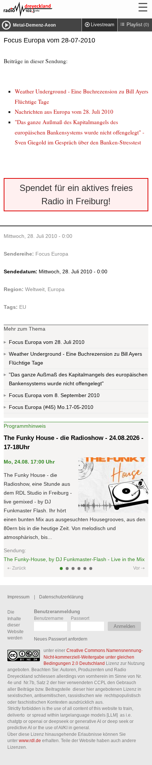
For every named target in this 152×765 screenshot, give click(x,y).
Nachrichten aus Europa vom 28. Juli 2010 (64, 111)
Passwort (80, 618)
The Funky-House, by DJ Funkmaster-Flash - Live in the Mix (74, 559)
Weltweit (35, 289)
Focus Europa (51, 254)
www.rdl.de (30, 740)
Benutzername (48, 618)
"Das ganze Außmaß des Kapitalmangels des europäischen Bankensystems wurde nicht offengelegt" (78, 379)
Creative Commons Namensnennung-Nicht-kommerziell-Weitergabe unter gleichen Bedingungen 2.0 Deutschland (93, 657)
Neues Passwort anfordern (60, 638)
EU (22, 307)
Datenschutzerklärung (61, 596)
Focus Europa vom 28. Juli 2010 (46, 342)
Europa (56, 289)
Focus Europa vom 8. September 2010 (54, 395)
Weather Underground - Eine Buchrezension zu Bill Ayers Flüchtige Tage (75, 358)
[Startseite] (48, 9)
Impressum (18, 596)
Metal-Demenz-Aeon (34, 25)
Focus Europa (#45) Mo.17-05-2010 (51, 407)
